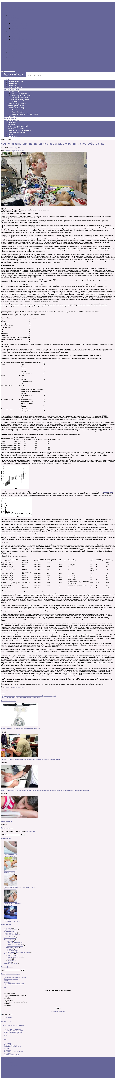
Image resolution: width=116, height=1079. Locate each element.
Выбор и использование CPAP (15, 49)
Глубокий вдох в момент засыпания (14, 984)
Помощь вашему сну (13, 19)
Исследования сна (12, 15)
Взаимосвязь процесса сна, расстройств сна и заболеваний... (18, 9)
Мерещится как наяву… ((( (11, 1034)
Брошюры (13, 30)
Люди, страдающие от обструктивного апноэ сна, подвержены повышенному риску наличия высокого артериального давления (45, 790)
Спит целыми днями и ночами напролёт (15, 977)
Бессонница (10, 48)
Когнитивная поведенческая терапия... (11, 7)
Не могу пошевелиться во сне (12, 1029)
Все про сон (7, 12)
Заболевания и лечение (10, 20)
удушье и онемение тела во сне (13, 1032)
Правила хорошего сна (7, 6)
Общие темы (11, 46)
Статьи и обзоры (8, 43)
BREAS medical (11, 955)
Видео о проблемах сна (14, 33)
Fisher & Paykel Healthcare (14, 957)
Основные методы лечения (15, 31)
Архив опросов (8, 1017)
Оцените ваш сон (12, 17)
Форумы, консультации (10, 44)
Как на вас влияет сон (13, 14)
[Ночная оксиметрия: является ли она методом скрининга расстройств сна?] (44, 205)
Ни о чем (8, 1005)
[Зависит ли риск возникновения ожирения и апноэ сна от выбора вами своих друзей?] (19, 756)
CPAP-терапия (11, 41)
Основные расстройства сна (19, 25)
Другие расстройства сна (18, 27)
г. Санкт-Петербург (16, 38)
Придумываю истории (12, 997)
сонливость (20, 151)
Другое (8, 1004)
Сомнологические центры (14, 35)
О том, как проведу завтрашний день (16, 1002)
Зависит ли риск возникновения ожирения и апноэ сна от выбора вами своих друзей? (30, 759)
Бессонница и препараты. (11, 979)
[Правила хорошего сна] (10, 853)
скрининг (14, 151)
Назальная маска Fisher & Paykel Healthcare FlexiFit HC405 (20, 728)
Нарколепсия (11, 57)
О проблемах (9, 1000)
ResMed (9, 959)
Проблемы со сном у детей (15, 54)
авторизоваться (30, 831)
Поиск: (2, 970)
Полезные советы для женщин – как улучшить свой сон (19, 887)
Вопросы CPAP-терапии (14, 51)
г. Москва (13, 36)
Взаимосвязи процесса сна (18, 28)
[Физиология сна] (19, 818)
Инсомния (10, 56)
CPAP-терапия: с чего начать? (12, 903)
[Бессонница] (10, 918)
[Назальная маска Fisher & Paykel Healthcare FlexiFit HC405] (19, 725)
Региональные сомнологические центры (22, 39)
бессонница (7, 982)
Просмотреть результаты (58, 1011)
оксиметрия (8, 151)
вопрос (6, 980)
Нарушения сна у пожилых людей (16, 52)
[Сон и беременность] (10, 869)
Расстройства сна (12, 22)
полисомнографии (108, 492)
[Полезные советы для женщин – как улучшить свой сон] (10, 885)
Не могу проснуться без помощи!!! (13, 1031)
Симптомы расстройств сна (19, 23)
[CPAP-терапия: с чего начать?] (10, 902)
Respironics (10, 960)
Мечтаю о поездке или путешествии (16, 995)
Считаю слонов (10, 993)
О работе (8, 998)
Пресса (9, 962)
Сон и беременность (9, 871)
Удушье (6, 1035)
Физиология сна (6, 821)
